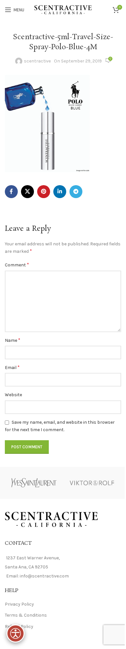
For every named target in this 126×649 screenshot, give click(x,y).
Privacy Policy (19, 604)
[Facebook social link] (11, 191)
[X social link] (27, 191)
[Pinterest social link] (43, 191)
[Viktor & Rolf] (92, 483)
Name (12, 340)
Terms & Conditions (26, 615)
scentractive (37, 61)
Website (13, 394)
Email (12, 367)
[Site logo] (63, 9)
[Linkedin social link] (59, 191)
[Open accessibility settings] (15, 633)
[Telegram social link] (75, 191)
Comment (17, 265)
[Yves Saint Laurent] (34, 483)
